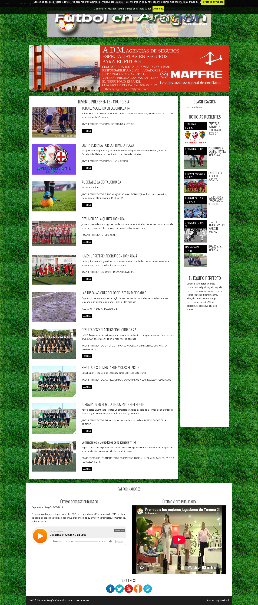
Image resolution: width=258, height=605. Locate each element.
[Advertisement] (205, 370)
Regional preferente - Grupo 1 (195, 175)
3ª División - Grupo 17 (194, 150)
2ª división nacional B (190, 126)
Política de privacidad (218, 600)
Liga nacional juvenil (192, 249)
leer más (87, 130)
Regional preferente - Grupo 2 (195, 199)
